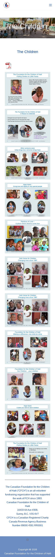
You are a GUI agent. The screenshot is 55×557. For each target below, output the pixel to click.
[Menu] (50, 5)
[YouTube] (27, 540)
